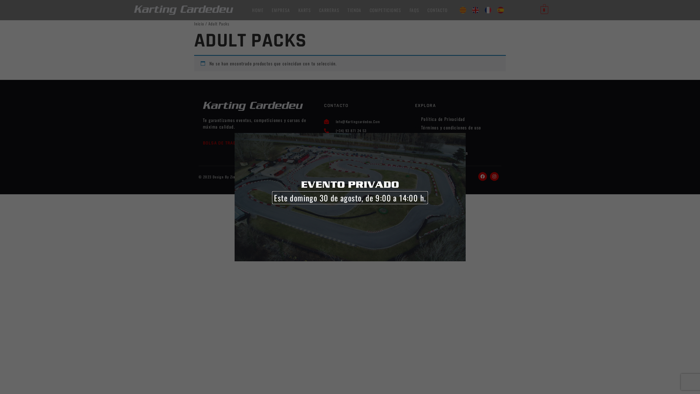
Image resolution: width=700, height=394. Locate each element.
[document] (350, 197)
